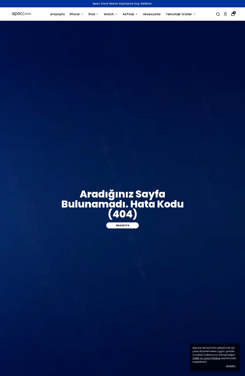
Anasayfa (57, 14)
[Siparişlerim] (225, 14)
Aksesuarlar (152, 14)
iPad (91, 14)
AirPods (128, 14)
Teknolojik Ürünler (179, 14)
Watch (109, 14)
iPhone (75, 14)
